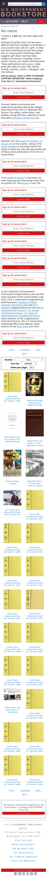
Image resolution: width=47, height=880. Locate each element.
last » (25, 353)
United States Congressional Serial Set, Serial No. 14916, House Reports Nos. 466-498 (34, 782)
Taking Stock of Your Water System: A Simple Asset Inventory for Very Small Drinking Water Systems (12, 709)
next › (38, 349)
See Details (23, 813)
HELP (24, 21)
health (10, 177)
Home (3, 26)
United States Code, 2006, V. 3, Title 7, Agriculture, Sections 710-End (35, 443)
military (34, 141)
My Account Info (23, 848)
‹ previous (25, 349)
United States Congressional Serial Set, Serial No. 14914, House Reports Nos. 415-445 (34, 582)
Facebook (15, 873)
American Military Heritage (12, 482)
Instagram (23, 873)
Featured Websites (23, 860)
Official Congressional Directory (22, 309)
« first (11, 349)
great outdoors (9, 146)
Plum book (22, 326)
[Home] (23, 15)
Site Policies (23, 840)
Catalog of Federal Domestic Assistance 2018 (19, 303)
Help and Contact (23, 844)
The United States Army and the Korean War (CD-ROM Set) (12, 512)
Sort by (15, 363)
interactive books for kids (25, 117)
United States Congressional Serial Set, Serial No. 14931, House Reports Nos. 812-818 (12, 616)
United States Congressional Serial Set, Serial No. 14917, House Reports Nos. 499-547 (34, 682)
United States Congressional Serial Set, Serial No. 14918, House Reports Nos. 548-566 (12, 582)
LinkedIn (35, 873)
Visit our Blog (23, 870)
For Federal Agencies (24, 856)
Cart (41, 21)
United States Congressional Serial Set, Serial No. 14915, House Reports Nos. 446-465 (34, 516)
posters (30, 63)
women (25, 183)
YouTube (27, 873)
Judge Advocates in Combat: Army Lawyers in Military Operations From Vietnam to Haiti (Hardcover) (34, 483)
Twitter (19, 873)
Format (8, 359)
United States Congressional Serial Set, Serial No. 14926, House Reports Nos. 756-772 (12, 398)
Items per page (19, 367)
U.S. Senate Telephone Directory (20, 311)
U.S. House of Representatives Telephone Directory (20, 314)
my (10, 21)
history (21, 177)
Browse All (13, 26)
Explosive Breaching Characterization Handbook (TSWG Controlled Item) (35, 402)
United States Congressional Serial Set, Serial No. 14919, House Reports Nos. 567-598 (34, 549)
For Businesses (23, 852)
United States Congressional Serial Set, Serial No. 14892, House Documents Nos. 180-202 (34, 649)
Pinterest (31, 873)
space (23, 141)
